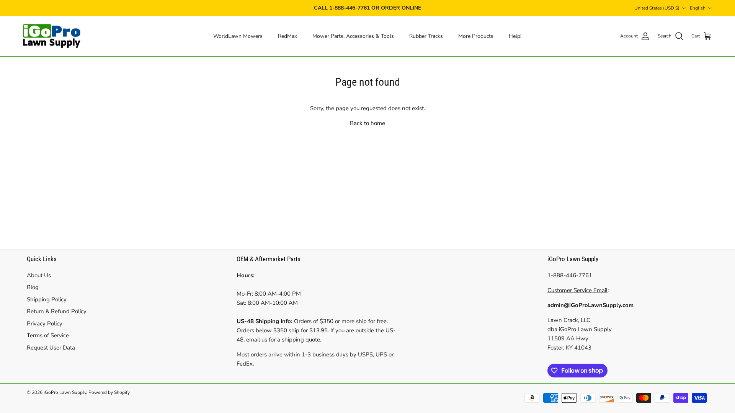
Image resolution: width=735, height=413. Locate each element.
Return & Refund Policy (57, 311)
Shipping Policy (47, 299)
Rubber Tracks (426, 36)
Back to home (367, 123)
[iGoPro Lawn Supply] (51, 36)
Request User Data (51, 347)
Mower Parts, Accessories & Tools (353, 36)
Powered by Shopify (109, 392)
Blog (33, 287)
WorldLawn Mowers (238, 36)
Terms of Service (48, 335)
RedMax (287, 36)
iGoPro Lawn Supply (65, 392)
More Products (475, 36)
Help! (515, 36)
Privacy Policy (44, 323)
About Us (39, 275)
